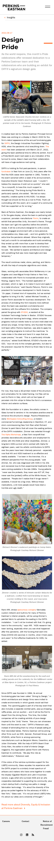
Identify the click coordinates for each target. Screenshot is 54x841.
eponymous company (26, 609)
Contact (25, 821)
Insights (11, 17)
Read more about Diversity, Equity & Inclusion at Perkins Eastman (26, 806)
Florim (35, 218)
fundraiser (6, 171)
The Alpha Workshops (11, 434)
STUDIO (24, 312)
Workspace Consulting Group (20, 418)
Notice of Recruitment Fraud (46, 825)
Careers (6, 821)
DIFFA (7, 143)
